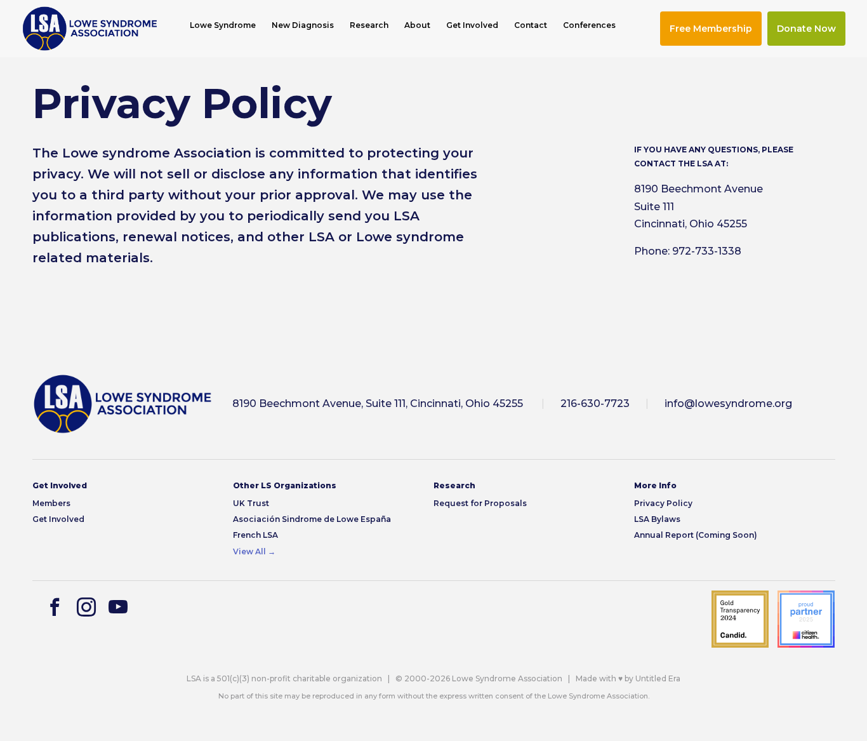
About (417, 25)
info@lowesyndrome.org (728, 403)
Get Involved (472, 25)
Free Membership (711, 28)
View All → (254, 551)
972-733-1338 (706, 251)
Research (369, 25)
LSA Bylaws (657, 519)
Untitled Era (657, 678)
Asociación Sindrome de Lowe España (312, 519)
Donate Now (806, 28)
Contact (530, 25)
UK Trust (251, 503)
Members (51, 503)
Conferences (589, 25)
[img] (90, 28)
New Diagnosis (303, 25)
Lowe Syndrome (223, 25)
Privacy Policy (663, 503)
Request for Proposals (480, 503)
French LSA (255, 535)
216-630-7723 (595, 403)
